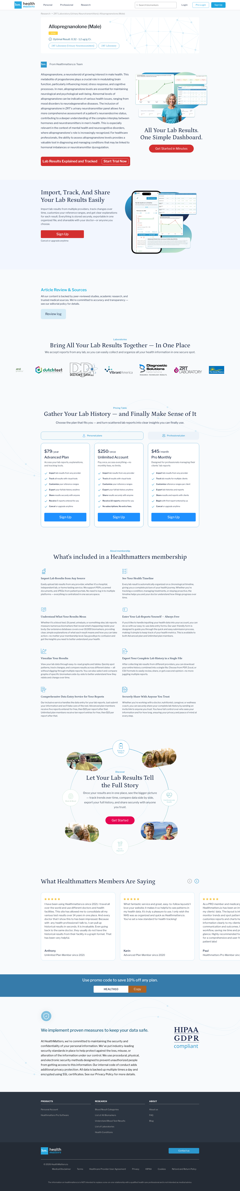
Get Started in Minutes (171, 148)
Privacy (135, 1169)
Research (86, 5)
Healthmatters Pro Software (55, 1115)
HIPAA (148, 1169)
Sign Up (218, 5)
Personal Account (49, 1109)
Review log (53, 314)
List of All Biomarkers (105, 1115)
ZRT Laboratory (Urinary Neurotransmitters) (73, 46)
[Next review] (196, 881)
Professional (66, 5)
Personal (47, 5)
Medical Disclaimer (61, 1169)
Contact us (183, 1150)
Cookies (162, 1169)
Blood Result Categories (107, 1109)
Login (185, 5)
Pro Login (201, 5)
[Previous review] (189, 881)
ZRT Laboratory (108, 46)
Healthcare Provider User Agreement (107, 1169)
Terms (80, 1169)
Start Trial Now (115, 161)
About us (153, 1109)
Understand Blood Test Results (110, 1121)
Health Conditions (104, 1132)
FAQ (151, 1115)
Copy (137, 989)
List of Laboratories (104, 1126)
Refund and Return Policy (184, 1169)
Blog (151, 1121)
